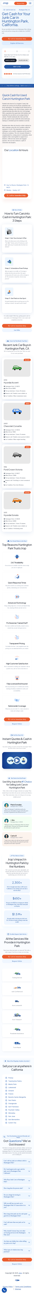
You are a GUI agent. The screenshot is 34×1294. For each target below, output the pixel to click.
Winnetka (11, 1113)
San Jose (11, 1116)
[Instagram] (17, 1280)
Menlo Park (12, 1084)
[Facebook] (15, 1280)
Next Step (17, 67)
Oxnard (11, 1091)
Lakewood (12, 1087)
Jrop (20, 1273)
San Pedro (12, 1100)
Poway (10, 1078)
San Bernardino (14, 1119)
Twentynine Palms (15, 1081)
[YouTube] (18, 1280)
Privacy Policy (8, 1287)
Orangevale (12, 1103)
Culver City (12, 1123)
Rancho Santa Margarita (17, 1097)
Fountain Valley (13, 1110)
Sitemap (18, 1289)
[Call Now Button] (4, 1290)
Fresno (10, 1094)
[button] (17, 760)
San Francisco (13, 1107)
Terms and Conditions (23, 1287)
